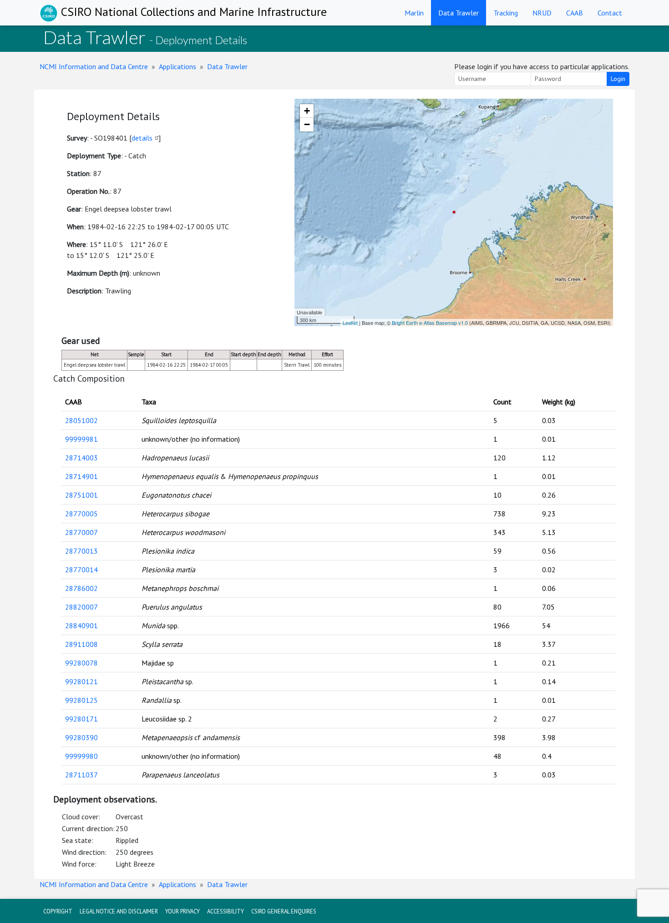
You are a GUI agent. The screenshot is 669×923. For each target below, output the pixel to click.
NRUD (542, 12)
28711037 (81, 774)
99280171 (81, 718)
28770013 (81, 550)
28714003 (81, 457)
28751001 (81, 494)
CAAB (574, 12)
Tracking (505, 12)
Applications (177, 66)
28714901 (81, 476)
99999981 (81, 439)
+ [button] (307, 110)
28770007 (81, 532)
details (142, 137)
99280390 (81, 737)
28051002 (81, 420)
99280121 (81, 681)
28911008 (81, 644)
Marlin (414, 12)
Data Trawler (458, 12)
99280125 (81, 700)
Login (618, 79)
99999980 (81, 756)
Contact (610, 12)
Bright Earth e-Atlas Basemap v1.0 (430, 322)
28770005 (81, 513)
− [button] (307, 124)
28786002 (81, 588)
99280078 (81, 662)
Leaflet (350, 322)
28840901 (81, 625)
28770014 (81, 569)
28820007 (81, 606)
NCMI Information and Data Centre (94, 66)
